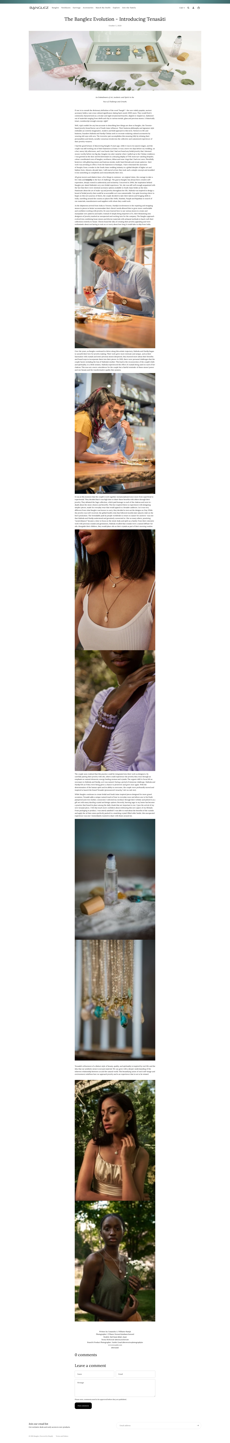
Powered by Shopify (46, 1436)
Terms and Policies (62, 1436)
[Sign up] (198, 1425)
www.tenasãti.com (115, 1345)
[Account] (193, 7)
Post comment (83, 1406)
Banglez (36, 1436)
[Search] (188, 7)
